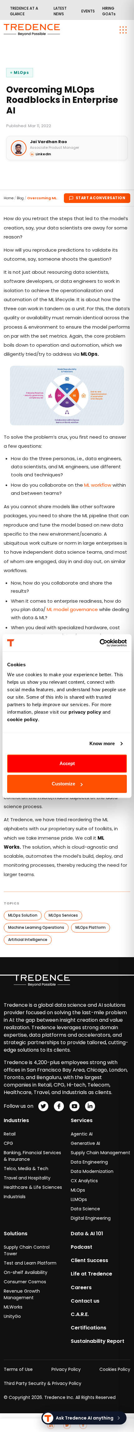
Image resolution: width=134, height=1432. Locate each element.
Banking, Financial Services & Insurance (32, 1156)
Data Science (85, 1209)
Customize (63, 783)
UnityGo (12, 1316)
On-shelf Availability (25, 1272)
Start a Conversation (100, 197)
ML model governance (72, 609)
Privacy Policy (66, 1369)
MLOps (78, 1190)
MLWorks (13, 1307)
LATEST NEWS (60, 11)
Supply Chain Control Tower (27, 1250)
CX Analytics (84, 1181)
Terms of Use (18, 1369)
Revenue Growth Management (22, 1294)
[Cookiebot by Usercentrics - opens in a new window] (99, 643)
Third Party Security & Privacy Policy (42, 1383)
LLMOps (79, 1199)
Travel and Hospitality (27, 1178)
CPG (8, 1143)
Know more (102, 743)
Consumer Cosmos (25, 1282)
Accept (67, 763)
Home (8, 197)
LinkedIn (43, 154)
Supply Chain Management (100, 1153)
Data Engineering (89, 1162)
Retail (10, 1134)
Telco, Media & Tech (26, 1168)
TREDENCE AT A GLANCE (24, 11)
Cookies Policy (114, 1369)
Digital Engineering (91, 1218)
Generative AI (85, 1143)
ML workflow (97, 485)
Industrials (15, 1196)
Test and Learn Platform (30, 1263)
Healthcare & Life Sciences (33, 1187)
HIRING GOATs (109, 11)
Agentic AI (82, 1134)
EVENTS (88, 11)
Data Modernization (92, 1171)
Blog (20, 197)
